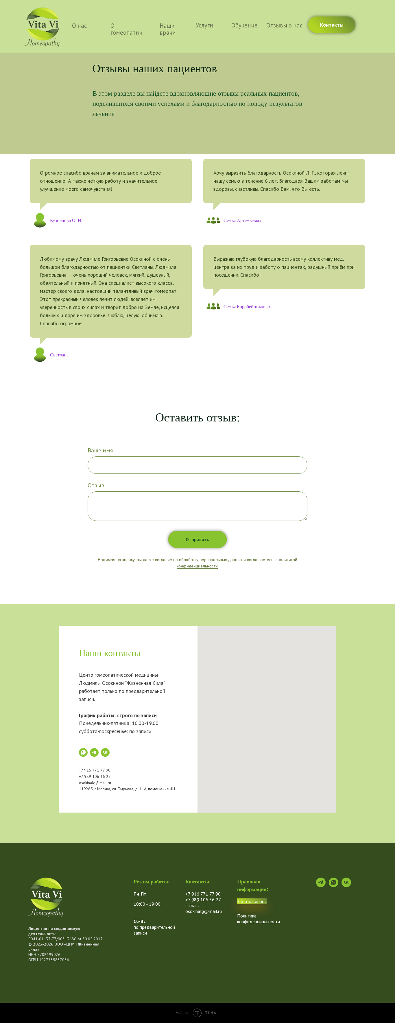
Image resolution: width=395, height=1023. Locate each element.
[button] (331, 24)
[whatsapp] (83, 752)
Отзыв (96, 485)
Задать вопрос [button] (252, 901)
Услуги (204, 25)
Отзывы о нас (284, 25)
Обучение (244, 25)
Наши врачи (168, 29)
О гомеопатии (126, 29)
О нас (79, 25)
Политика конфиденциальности (258, 918)
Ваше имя (100, 450)
